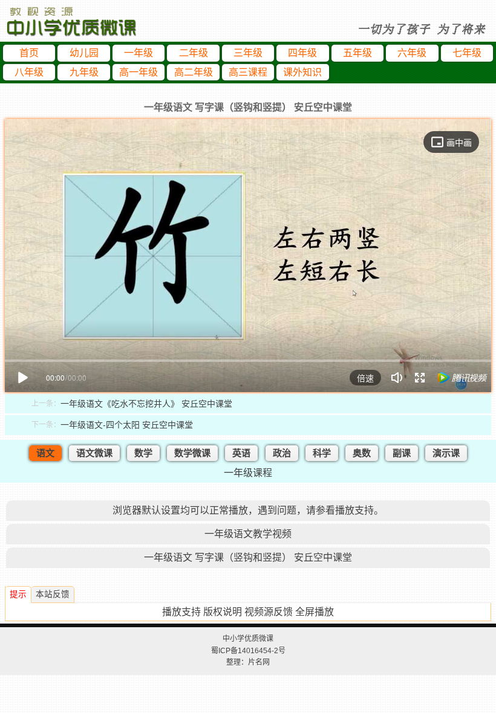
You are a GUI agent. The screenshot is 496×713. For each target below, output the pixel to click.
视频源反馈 (268, 612)
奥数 (362, 453)
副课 (402, 453)
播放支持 (181, 612)
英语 (241, 453)
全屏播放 (314, 612)
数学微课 (192, 453)
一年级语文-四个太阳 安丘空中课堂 (126, 425)
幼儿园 (84, 53)
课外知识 (302, 72)
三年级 (248, 53)
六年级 (411, 53)
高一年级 (138, 72)
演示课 (446, 453)
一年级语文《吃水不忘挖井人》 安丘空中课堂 (146, 403)
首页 (29, 53)
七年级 (466, 53)
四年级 (302, 53)
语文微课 (94, 453)
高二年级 (193, 72)
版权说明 (222, 612)
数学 (143, 453)
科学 (322, 453)
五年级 (357, 53)
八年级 (29, 72)
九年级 (84, 72)
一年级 (138, 53)
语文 (45, 453)
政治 (282, 453)
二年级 (193, 53)
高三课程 (248, 72)
